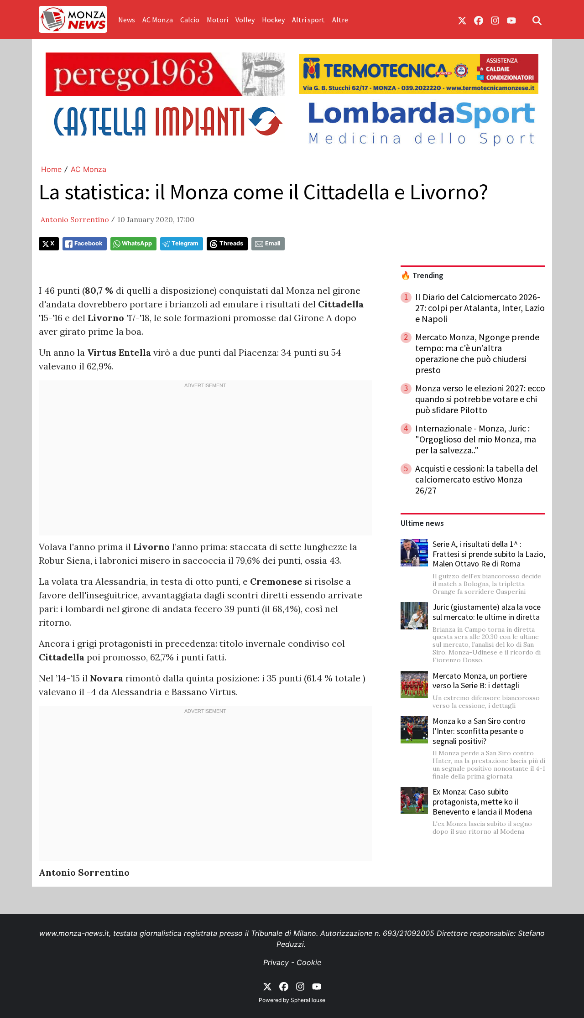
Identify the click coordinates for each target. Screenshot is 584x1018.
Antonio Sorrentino (75, 219)
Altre (340, 19)
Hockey (273, 19)
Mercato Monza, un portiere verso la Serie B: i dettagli (480, 680)
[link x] (462, 19)
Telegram (185, 243)
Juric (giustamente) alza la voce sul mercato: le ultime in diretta (487, 612)
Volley (245, 19)
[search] (537, 19)
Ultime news (422, 523)
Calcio (189, 19)
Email (272, 243)
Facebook (88, 243)
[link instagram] (495, 19)
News (126, 19)
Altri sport (308, 19)
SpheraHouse (308, 1000)
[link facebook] (478, 19)
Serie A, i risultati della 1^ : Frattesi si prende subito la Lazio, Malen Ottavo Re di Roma (489, 554)
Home (51, 169)
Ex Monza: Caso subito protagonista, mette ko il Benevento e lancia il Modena (482, 801)
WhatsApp (137, 243)
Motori (217, 19)
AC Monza (157, 19)
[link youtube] (511, 19)
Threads (231, 243)
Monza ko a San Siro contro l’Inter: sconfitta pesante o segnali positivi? (479, 731)
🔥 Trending (422, 275)
